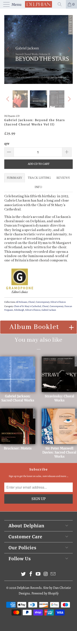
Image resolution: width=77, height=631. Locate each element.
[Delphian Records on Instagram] (46, 575)
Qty (6, 144)
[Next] (68, 49)
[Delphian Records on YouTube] (38, 575)
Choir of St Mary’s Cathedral (27, 306)
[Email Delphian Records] (53, 575)
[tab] (14, 178)
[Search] (61, 4)
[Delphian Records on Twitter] (23, 575)
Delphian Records (29, 587)
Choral (31, 302)
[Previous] (8, 49)
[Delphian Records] (38, 4)
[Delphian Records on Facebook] (31, 575)
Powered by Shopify (45, 593)
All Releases (21, 302)
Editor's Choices (58, 302)
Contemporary (42, 302)
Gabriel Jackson (48, 310)
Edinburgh (19, 310)
